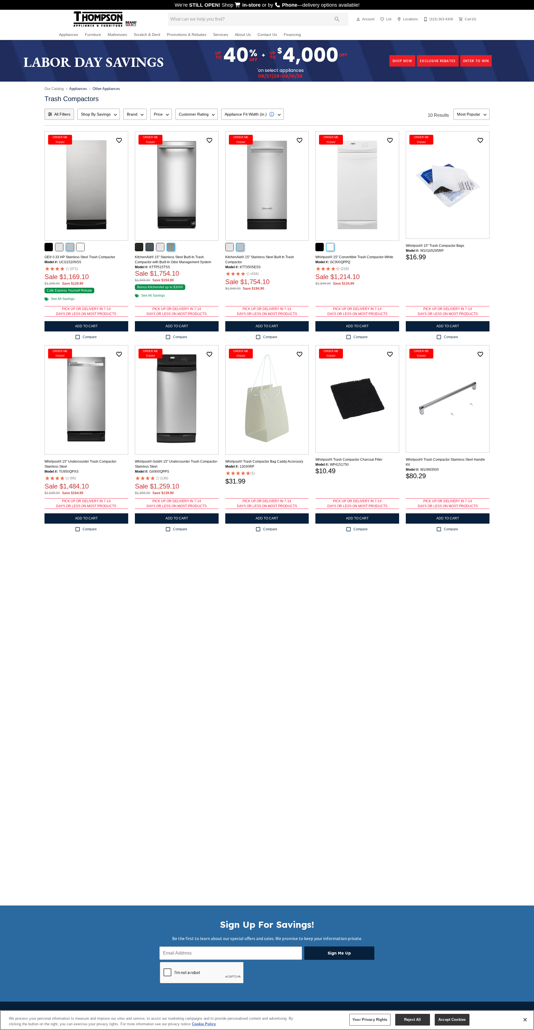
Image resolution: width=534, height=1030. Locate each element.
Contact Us (267, 35)
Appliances (68, 35)
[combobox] (98, 114)
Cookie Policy (204, 1024)
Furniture (93, 35)
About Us (243, 35)
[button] (358, 19)
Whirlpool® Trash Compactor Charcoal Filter (348, 460)
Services (220, 35)
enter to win (476, 60)
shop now (402, 60)
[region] (267, 1020)
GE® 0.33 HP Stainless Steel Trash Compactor (79, 257)
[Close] (525, 1020)
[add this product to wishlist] (119, 140)
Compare (90, 337)
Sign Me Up (339, 953)
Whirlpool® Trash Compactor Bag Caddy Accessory (264, 461)
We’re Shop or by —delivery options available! (267, 5)
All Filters (62, 114)
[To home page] (105, 19)
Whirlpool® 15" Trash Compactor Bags (435, 246)
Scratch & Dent (147, 35)
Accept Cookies (452, 1019)
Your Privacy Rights (369, 1019)
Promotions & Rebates (186, 35)
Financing (292, 35)
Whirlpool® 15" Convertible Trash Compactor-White (354, 257)
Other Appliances (106, 89)
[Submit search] (337, 19)
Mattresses (117, 35)
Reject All (412, 1019)
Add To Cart (86, 326)
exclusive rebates (438, 60)
